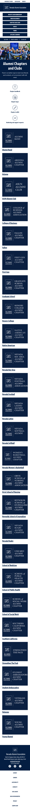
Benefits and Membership (15, 14)
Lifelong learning (15, 34)
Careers (15, 777)
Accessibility (15, 782)
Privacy (15, 801)
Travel (15, 30)
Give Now (6, 39)
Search (24, 1)
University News (9, 1)
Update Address (14, 39)
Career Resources (15, 18)
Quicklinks (17, 1)
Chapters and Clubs (15, 22)
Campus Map (15, 805)
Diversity (15, 787)
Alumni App (23, 39)
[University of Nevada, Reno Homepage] (15, 750)
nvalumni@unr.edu (15, 761)
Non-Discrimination (15, 796)
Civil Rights (15, 791)
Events (15, 26)
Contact (15, 773)
